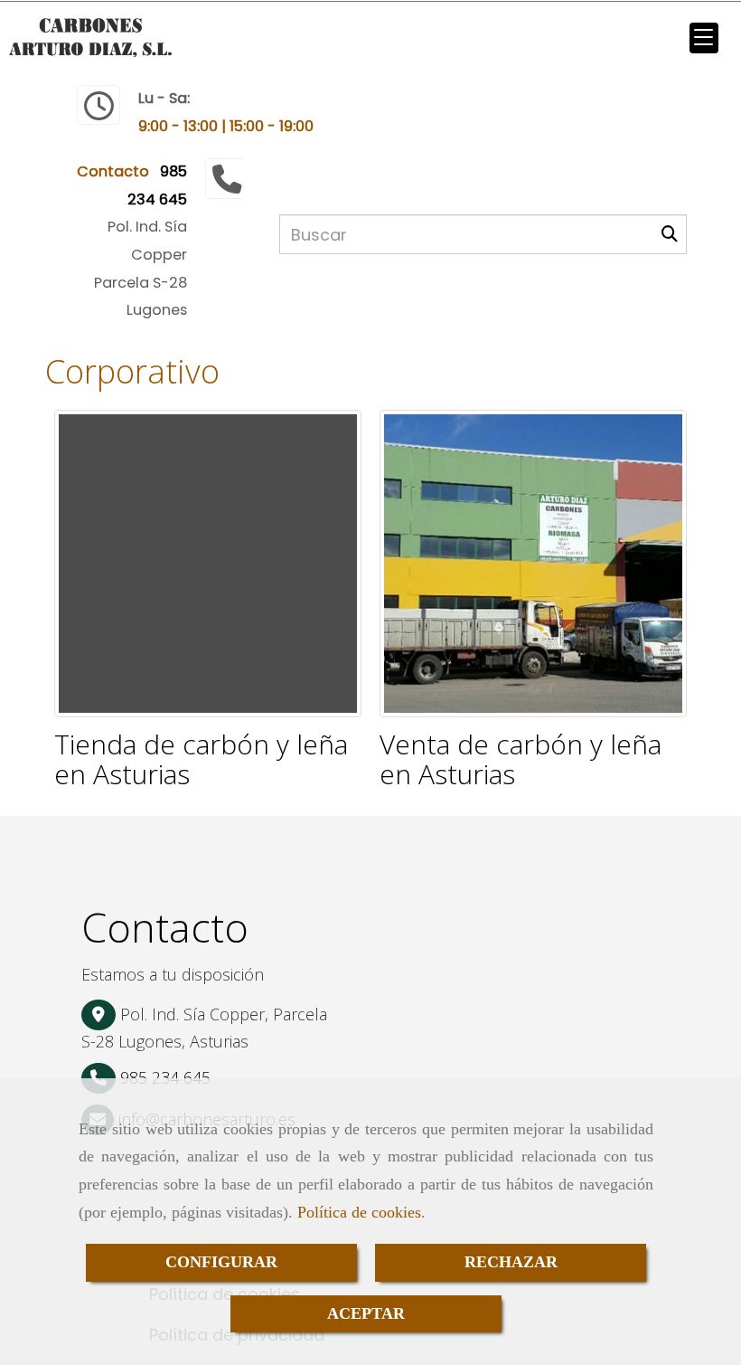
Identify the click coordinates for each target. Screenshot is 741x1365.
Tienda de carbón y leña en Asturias (201, 758)
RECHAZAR (511, 1262)
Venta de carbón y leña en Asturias (520, 758)
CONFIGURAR (221, 1262)
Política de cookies (359, 1212)
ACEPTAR (366, 1313)
